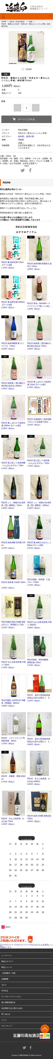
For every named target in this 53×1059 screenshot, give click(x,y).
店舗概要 (4, 979)
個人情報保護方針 (8, 1002)
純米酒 (21, 136)
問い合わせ (5, 1014)
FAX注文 (4, 991)
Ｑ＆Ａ (4, 985)
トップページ (6, 955)
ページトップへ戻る (45, 1032)
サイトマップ (6, 1026)
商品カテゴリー (7, 961)
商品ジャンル (6, 967)
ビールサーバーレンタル (11, 997)
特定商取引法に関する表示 (12, 1008)
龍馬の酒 (30, 136)
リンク (4, 1020)
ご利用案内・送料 (8, 973)
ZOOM (29, 69)
